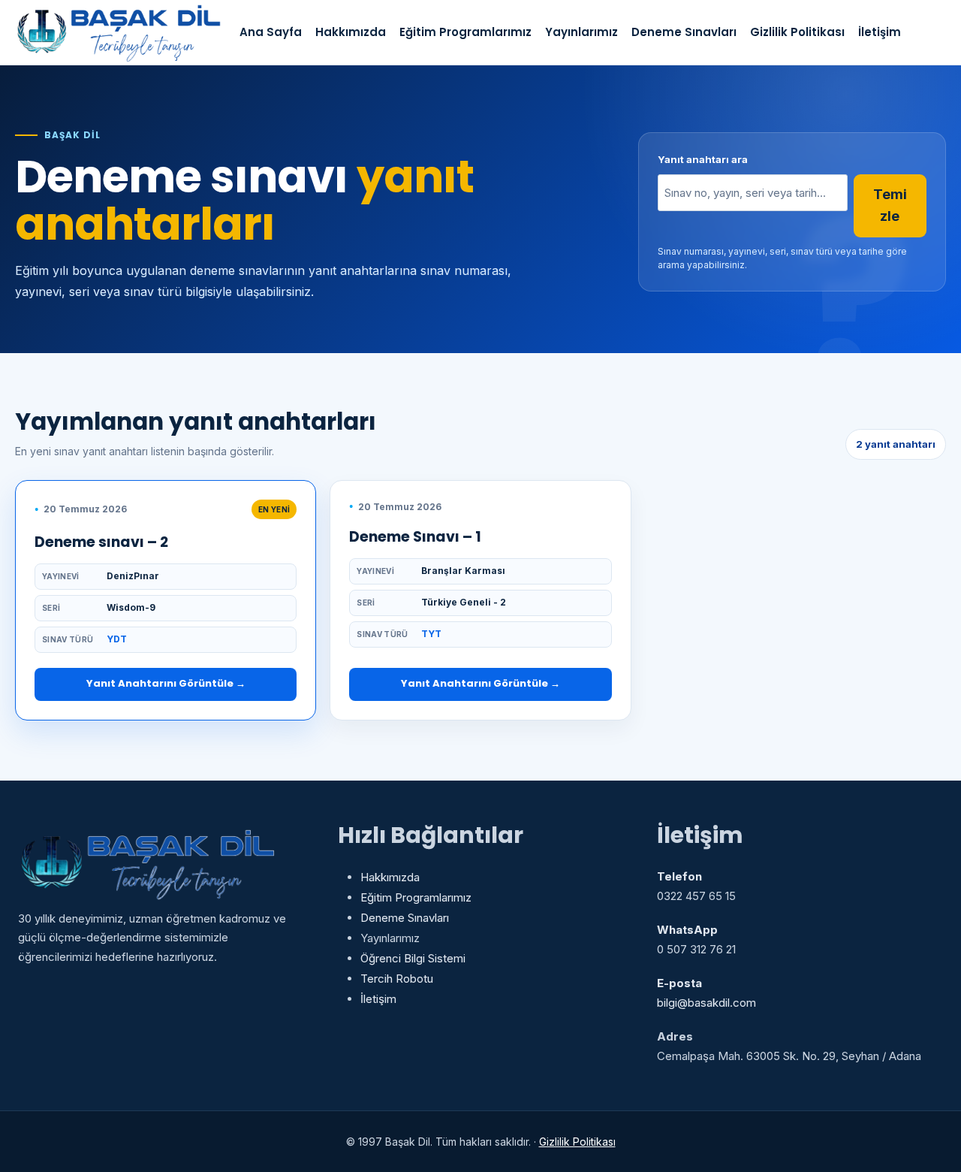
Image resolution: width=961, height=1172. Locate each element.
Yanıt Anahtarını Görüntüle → (166, 683)
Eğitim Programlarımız (465, 32)
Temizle (890, 205)
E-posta (679, 983)
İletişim (879, 32)
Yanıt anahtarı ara (703, 159)
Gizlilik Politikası (797, 32)
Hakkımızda (350, 32)
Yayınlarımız (581, 32)
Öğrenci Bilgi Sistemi (412, 958)
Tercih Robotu (396, 978)
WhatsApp (687, 930)
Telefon (679, 876)
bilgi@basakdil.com (706, 1002)
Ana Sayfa (270, 32)
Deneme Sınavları (684, 32)
